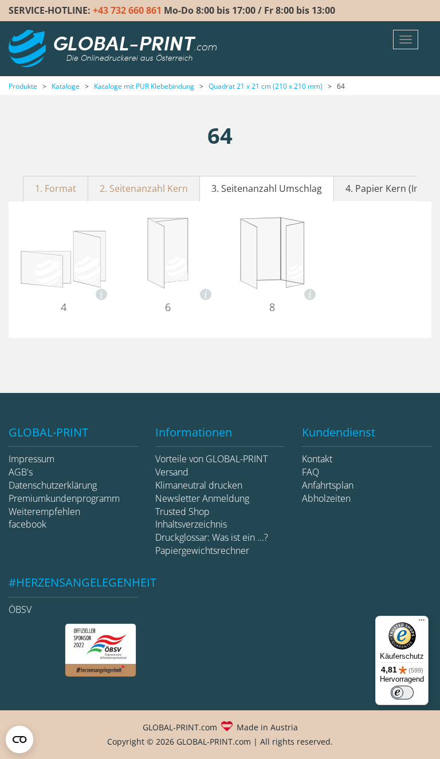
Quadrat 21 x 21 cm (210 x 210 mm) (266, 86)
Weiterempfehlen (44, 511)
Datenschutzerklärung (53, 485)
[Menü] (422, 623)
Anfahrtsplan (327, 485)
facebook (27, 524)
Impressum (31, 459)
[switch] (402, 692)
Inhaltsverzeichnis (191, 524)
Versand (171, 472)
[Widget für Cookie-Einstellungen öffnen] (19, 739)
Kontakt (317, 459)
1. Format (55, 188)
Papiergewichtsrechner (202, 550)
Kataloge (66, 86)
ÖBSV (20, 609)
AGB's (21, 472)
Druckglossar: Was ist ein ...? (211, 537)
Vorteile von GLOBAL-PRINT (211, 459)
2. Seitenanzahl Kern (144, 188)
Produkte (23, 86)
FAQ (310, 472)
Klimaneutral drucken (198, 485)
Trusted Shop (182, 511)
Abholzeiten (326, 498)
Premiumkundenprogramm (64, 498)
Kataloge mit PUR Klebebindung (144, 86)
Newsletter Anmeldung (202, 498)
